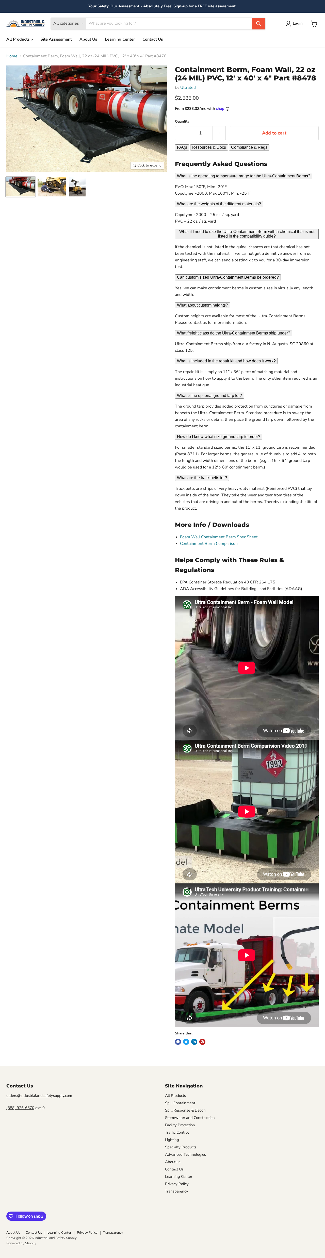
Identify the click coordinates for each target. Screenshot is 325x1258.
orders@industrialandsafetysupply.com (39, 1095)
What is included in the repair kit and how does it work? (226, 361)
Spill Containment (180, 1102)
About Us (88, 39)
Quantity (182, 122)
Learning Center (120, 39)
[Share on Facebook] (178, 1042)
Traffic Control (177, 1132)
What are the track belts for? (202, 478)
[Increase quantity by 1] (219, 133)
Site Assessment (56, 39)
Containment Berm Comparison (209, 543)
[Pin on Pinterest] (202, 1042)
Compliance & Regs (249, 147)
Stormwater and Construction (190, 1117)
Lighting (172, 1139)
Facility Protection (180, 1125)
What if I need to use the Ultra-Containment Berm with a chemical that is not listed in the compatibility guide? (246, 233)
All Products (18, 39)
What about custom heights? (202, 305)
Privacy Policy (177, 1183)
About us (172, 1161)
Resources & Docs (209, 147)
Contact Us (152, 39)
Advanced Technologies (185, 1154)
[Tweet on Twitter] (186, 1042)
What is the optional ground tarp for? (209, 395)
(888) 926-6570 (20, 1107)
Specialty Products (181, 1147)
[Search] (258, 23)
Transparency (176, 1191)
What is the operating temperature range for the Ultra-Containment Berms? (243, 176)
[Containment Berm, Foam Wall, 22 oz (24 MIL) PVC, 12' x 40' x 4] (21, 187)
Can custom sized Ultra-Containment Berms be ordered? (228, 277)
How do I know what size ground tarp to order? (218, 436)
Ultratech (189, 87)
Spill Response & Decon (185, 1110)
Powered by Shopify (21, 1243)
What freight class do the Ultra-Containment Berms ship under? (233, 333)
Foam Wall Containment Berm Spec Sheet (219, 537)
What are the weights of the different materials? (219, 204)
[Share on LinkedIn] (194, 1042)
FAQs (182, 147)
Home (12, 56)
